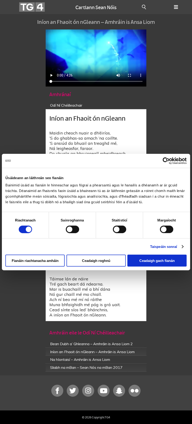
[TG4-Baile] (32, 7)
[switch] (72, 229)
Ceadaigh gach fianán (157, 261)
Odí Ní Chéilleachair (66, 105)
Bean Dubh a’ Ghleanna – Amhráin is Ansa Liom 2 (91, 343)
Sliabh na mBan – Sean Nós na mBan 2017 (86, 367)
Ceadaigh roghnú (96, 261)
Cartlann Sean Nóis (96, 7)
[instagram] (88, 396)
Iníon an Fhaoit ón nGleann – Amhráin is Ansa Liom (92, 351)
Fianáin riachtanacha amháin (35, 261)
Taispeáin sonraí (163, 246)
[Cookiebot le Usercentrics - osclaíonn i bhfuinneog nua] (166, 160)
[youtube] (104, 396)
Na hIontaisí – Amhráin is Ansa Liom (80, 359)
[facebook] (57, 396)
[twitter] (73, 396)
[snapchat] (119, 396)
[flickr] (135, 396)
